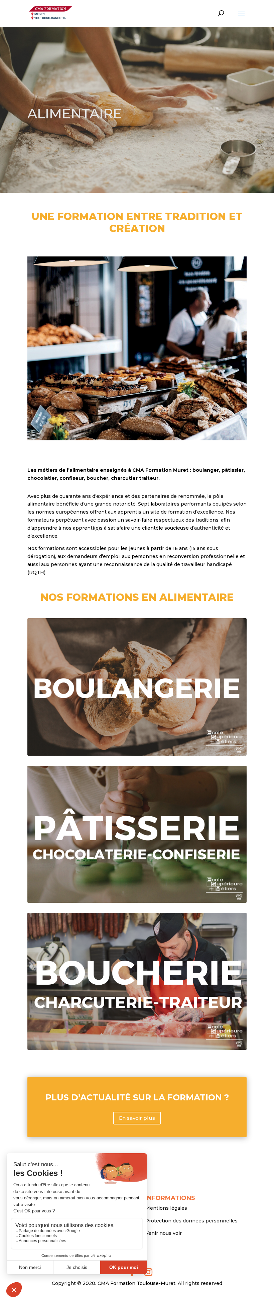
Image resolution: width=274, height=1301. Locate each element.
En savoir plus (137, 1118)
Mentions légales (166, 1208)
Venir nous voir (163, 1233)
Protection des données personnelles (191, 1221)
